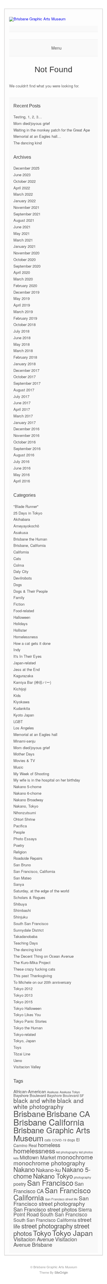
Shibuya (20, 904)
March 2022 (23, 194)
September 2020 (27, 266)
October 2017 (24, 376)
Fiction (19, 604)
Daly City (21, 571)
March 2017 (23, 416)
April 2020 (21, 272)
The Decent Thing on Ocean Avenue (43, 956)
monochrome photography (49, 1163)
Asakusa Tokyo (70, 1092)
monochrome (75, 1157)
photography (82, 1177)
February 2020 (25, 285)
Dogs (17, 584)
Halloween (21, 617)
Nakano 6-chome (27, 793)
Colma (18, 565)
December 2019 (26, 292)
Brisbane (29, 1113)
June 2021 (22, 226)
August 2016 (23, 455)
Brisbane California (48, 1122)
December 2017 (26, 370)
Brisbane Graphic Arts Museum (51, 1134)
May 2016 (21, 474)
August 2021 (23, 220)
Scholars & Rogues (29, 897)
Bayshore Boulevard (29, 1095)
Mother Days (24, 754)
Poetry (18, 845)
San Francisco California (52, 1193)
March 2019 (23, 311)
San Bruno (22, 864)
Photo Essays (25, 838)
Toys (17, 1047)
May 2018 (21, 344)
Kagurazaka (23, 675)
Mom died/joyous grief (31, 123)
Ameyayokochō (26, 526)
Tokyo (42, 1233)
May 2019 (21, 298)
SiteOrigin (61, 1272)
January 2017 (24, 422)
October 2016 (24, 442)
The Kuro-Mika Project (32, 962)
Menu (56, 48)
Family (19, 597)
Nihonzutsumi (24, 812)
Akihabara (21, 519)
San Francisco (50, 1182)
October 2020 (24, 259)
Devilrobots (22, 578)
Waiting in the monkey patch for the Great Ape (51, 130)
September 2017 (27, 383)
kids (16, 1158)
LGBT (18, 721)
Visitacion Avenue (33, 1239)
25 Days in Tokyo (27, 513)
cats (48, 1139)
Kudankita (21, 708)
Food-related (23, 610)
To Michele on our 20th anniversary (42, 982)
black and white (34, 1100)
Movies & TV (24, 760)
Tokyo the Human (28, 1027)
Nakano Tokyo (53, 1175)
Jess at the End (26, 669)
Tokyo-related (24, 1034)
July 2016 (21, 461)
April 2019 (21, 305)
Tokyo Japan (72, 1233)
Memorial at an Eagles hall (35, 734)
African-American (29, 1091)
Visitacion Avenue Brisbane (45, 1241)
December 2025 (26, 168)
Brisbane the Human (30, 539)
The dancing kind (27, 143)
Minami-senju (24, 741)
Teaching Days (25, 943)
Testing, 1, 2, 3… (27, 116)
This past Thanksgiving (32, 975)
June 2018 (22, 337)
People (19, 832)
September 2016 (27, 448)
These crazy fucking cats (34, 969)
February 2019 (25, 318)
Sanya (18, 884)
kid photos (86, 1152)
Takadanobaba (25, 936)
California (21, 552)
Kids (17, 695)
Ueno (17, 1060)
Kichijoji (19, 689)
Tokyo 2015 (23, 1001)
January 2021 (24, 246)
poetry (19, 1184)
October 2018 (24, 324)
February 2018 (25, 357)
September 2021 (27, 214)
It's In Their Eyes (27, 656)
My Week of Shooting (31, 773)
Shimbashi (22, 910)
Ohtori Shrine (24, 819)
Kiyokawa (21, 701)
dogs (71, 1139)
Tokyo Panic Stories (30, 1021)
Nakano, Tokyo (25, 806)
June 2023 (22, 174)
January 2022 (24, 200)
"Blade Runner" (26, 506)
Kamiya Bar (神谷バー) (32, 682)
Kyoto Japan (23, 715)
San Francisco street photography (51, 1201)
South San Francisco (30, 923)
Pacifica (20, 825)
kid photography (67, 1152)
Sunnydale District (28, 930)
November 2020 (26, 253)
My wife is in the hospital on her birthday (46, 780)
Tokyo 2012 (23, 988)
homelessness (34, 1150)
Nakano (24, 1169)
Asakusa (20, 532)
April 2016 (21, 481)
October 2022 (24, 181)
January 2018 (24, 363)
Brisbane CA (68, 1113)
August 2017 (23, 389)
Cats (17, 558)
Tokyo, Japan (24, 1040)
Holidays (20, 623)
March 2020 (23, 279)
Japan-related (24, 662)
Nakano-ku (48, 1169)
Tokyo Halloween (27, 1008)
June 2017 (22, 402)
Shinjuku (20, 917)
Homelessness (25, 636)
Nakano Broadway (28, 799)
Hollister (20, 630)
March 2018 (23, 350)
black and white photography (48, 1103)
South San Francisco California (44, 1220)
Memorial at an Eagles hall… (37, 136)
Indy (17, 649)
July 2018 (21, 331)
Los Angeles (23, 728)
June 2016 (22, 468)
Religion (20, 852)
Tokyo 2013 (23, 995)
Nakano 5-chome (27, 786)
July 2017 (21, 396)
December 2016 (26, 428)
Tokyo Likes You (27, 1014)
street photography (47, 1225)
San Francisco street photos (45, 1209)
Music (18, 767)
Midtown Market (38, 1157)
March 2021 (23, 240)
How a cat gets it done (32, 643)
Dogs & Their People (30, 591)
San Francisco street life (61, 1199)
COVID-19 (59, 1140)
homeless (49, 1144)
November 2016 (26, 435)
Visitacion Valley (27, 1066)
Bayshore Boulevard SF (65, 1095)
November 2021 (26, 207)
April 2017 (21, 409)
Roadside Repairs (28, 858)
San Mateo (22, 878)
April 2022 (21, 188)
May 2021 (21, 233)
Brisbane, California (29, 545)
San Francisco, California (34, 871)
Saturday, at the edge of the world (41, 891)
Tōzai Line (21, 1054)
